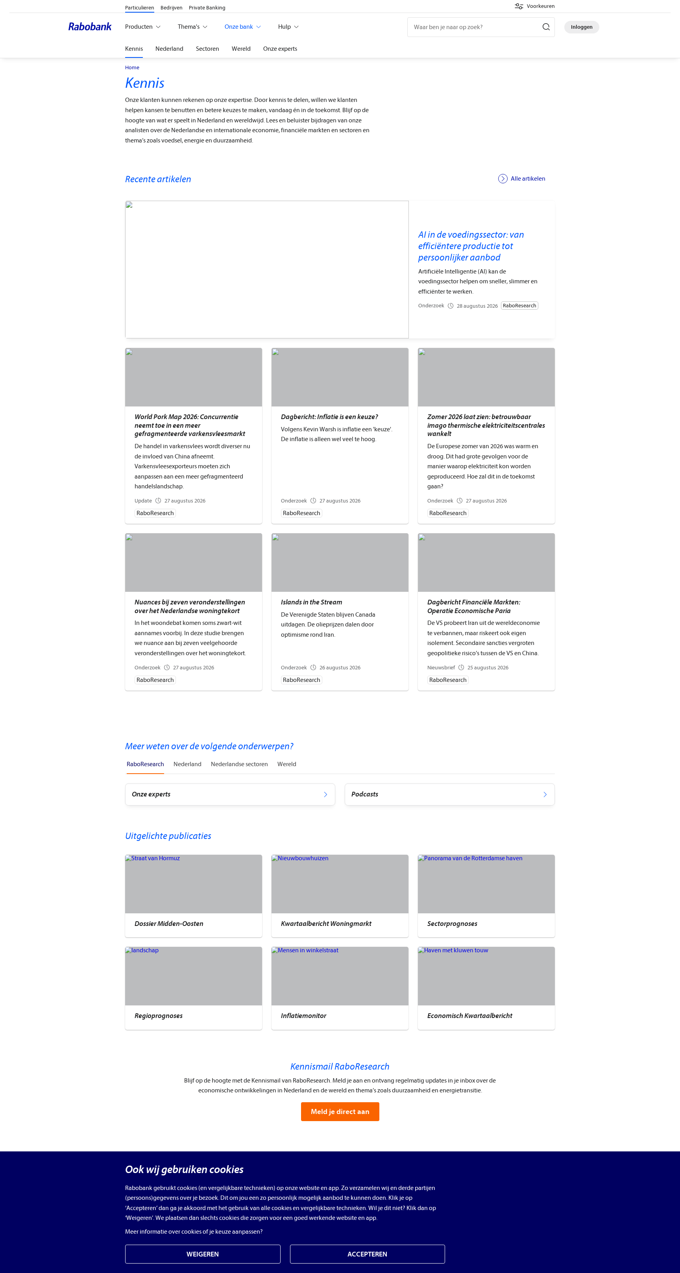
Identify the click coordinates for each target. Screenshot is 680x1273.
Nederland (169, 48)
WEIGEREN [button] (203, 1254)
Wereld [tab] (286, 764)
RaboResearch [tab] (145, 764)
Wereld (241, 48)
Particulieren (139, 7)
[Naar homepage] (92, 27)
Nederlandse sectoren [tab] (239, 764)
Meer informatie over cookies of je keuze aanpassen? (194, 1231)
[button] (534, 6)
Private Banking (207, 7)
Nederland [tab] (187, 764)
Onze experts (280, 48)
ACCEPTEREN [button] (367, 1254)
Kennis (134, 48)
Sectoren (207, 48)
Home (132, 68)
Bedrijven (172, 7)
